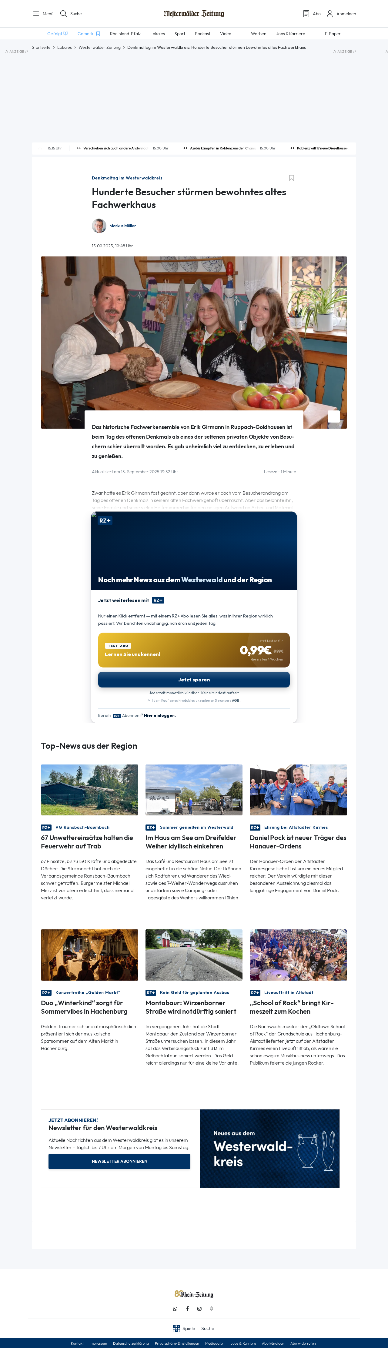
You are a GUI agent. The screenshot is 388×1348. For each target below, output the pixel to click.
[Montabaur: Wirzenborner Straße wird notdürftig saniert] (194, 954)
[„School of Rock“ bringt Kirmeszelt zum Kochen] (298, 954)
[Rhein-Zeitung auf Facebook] (187, 1309)
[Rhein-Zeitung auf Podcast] (212, 1309)
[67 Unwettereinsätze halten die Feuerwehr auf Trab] (89, 789)
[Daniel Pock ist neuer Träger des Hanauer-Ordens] (298, 789)
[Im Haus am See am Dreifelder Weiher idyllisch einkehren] (194, 789)
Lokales (64, 47)
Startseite (41, 47)
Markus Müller (122, 226)
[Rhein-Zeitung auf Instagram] (199, 1309)
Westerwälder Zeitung (100, 47)
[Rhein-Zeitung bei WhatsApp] (175, 1309)
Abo (317, 13)
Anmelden (346, 13)
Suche (76, 13)
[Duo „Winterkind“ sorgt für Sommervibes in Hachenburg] (89, 954)
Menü (47, 13)
